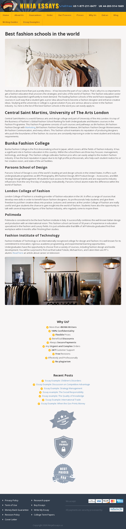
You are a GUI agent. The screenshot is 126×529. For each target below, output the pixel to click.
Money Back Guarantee (17, 509)
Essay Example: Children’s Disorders (63, 380)
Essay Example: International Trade (63, 399)
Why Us (92, 15)
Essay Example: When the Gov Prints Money (63, 403)
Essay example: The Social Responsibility (63, 392)
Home (6, 15)
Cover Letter (11, 519)
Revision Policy (12, 514)
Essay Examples (31, 22)
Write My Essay (41, 509)
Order (50, 15)
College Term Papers (44, 514)
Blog (116, 15)
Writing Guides (10, 22)
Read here (18, 252)
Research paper (42, 500)
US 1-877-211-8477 (84, 6)
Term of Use (11, 505)
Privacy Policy (11, 500)
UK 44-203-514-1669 (111, 6)
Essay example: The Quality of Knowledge (63, 395)
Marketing (30, 127)
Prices (80, 15)
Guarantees (35, 15)
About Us (19, 15)
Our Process (64, 15)
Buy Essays (39, 505)
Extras (105, 15)
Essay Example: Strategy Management (63, 388)
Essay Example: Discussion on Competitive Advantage (63, 384)
